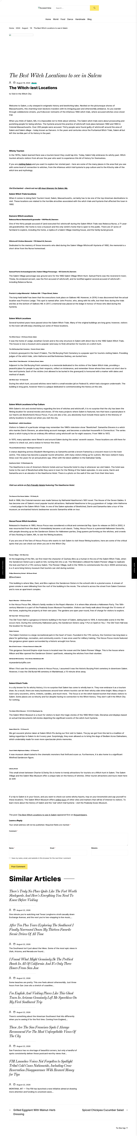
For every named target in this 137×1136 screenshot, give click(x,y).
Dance (70, 19)
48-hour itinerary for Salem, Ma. (53, 188)
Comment (13, 831)
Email (53, 848)
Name (12, 848)
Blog (89, 19)
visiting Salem (25, 164)
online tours (60, 800)
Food (63, 19)
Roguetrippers (80, 815)
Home (48, 19)
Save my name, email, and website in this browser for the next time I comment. (41, 858)
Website (94, 848)
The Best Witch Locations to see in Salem (37, 815)
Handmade (80, 19)
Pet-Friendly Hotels (36, 485)
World (55, 19)
